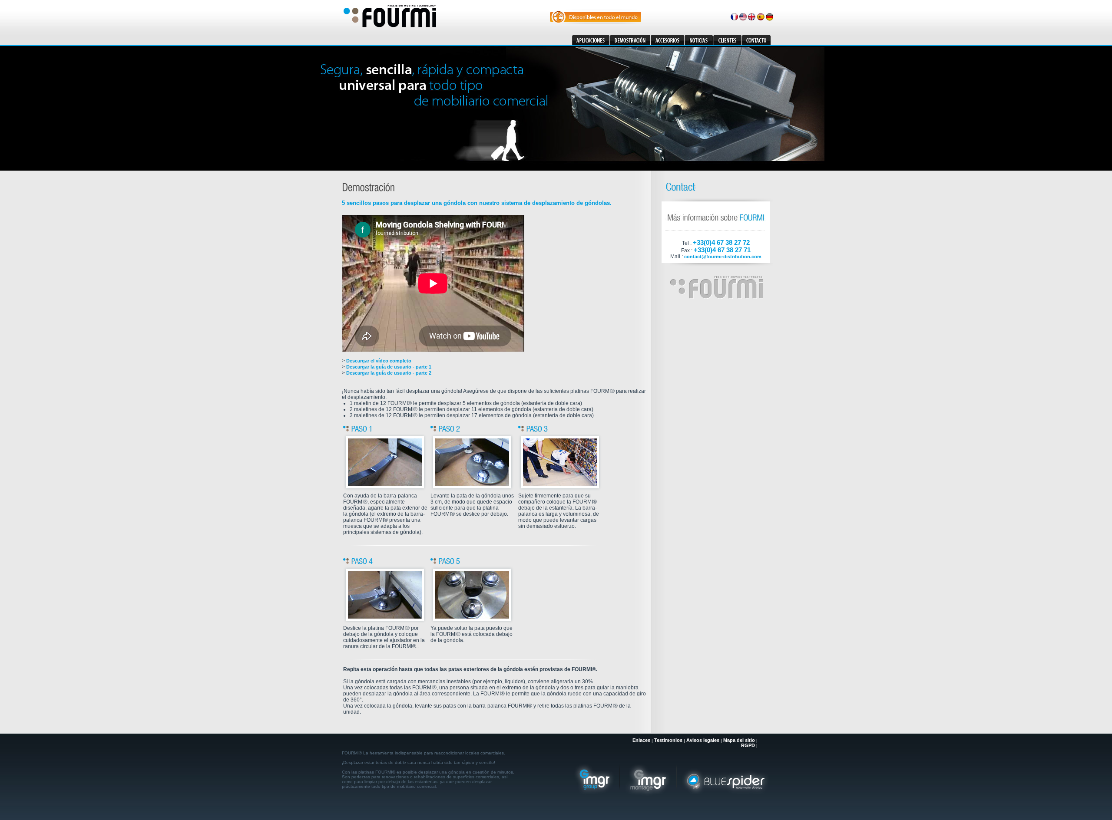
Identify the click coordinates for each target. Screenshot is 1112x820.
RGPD (748, 745)
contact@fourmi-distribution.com (722, 256)
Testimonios (668, 740)
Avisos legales (702, 740)
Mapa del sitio (739, 740)
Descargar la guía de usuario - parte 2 (388, 372)
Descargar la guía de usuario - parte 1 (388, 366)
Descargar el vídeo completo (378, 360)
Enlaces (641, 740)
